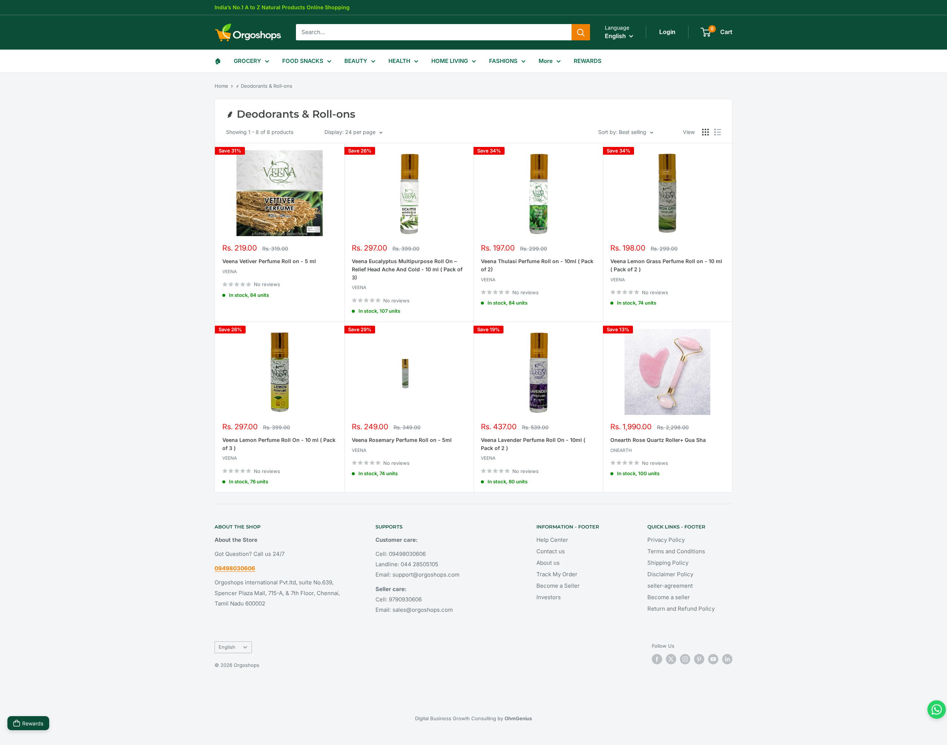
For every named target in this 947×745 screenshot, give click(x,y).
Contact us (550, 551)
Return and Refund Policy (681, 608)
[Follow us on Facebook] (657, 659)
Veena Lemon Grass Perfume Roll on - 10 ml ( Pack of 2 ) (666, 265)
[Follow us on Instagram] (685, 659)
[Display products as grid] (705, 132)
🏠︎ (218, 60)
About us (548, 562)
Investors (548, 597)
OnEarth (621, 450)
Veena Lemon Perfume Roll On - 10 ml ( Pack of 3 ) (279, 444)
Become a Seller (558, 585)
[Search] (581, 32)
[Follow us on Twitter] (671, 659)
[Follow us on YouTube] (713, 659)
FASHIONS (503, 60)
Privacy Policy (666, 539)
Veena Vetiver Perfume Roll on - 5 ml (269, 261)
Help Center (552, 539)
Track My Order (556, 574)
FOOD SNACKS (302, 60)
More (546, 60)
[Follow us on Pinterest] (699, 659)
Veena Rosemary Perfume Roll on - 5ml (402, 440)
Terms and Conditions (676, 551)
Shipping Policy (667, 562)
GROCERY (247, 60)
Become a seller (668, 597)
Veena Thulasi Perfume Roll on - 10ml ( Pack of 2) (537, 265)
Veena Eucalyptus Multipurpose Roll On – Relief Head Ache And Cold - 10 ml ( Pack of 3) (407, 269)
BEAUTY (355, 60)
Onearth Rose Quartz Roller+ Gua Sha (658, 440)
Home (221, 86)
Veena (229, 271)
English (227, 647)
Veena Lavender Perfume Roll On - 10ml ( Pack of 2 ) (533, 444)
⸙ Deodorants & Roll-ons (264, 86)
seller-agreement (670, 585)
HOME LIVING (449, 60)
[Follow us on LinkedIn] (727, 659)
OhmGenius (518, 718)
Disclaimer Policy (670, 574)
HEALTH (399, 60)
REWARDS (587, 60)
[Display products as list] (717, 132)
